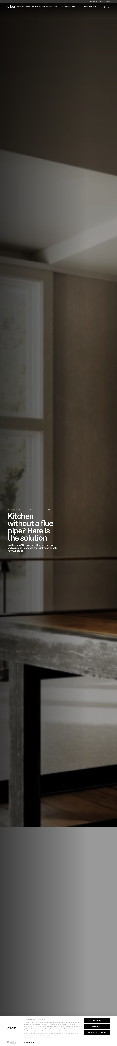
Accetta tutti (97, 1020)
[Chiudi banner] (114, 1018)
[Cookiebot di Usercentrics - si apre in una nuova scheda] (12, 1042)
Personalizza (96, 1026)
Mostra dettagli (29, 1042)
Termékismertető (26, 510)
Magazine (15, 510)
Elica (8, 510)
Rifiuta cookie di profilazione (97, 1032)
